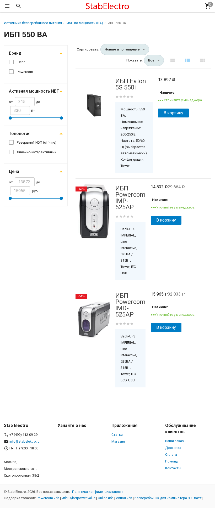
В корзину (173, 112)
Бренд (15, 53)
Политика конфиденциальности (97, 492)
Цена (14, 171)
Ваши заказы (175, 441)
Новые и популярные (122, 49)
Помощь (172, 461)
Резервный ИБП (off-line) (36, 142)
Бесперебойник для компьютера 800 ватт (168, 498)
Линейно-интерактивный (36, 152)
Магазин (118, 441)
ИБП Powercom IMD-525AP (130, 305)
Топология (19, 133)
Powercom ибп (48, 498)
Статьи (117, 435)
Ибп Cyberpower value (78, 498)
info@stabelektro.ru (24, 441)
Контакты (173, 468)
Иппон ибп (124, 498)
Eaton (21, 62)
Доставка (173, 448)
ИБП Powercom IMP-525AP (130, 197)
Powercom (25, 72)
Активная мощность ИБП (34, 91)
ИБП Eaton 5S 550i (130, 84)
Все (151, 60)
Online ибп (106, 498)
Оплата (171, 454)
